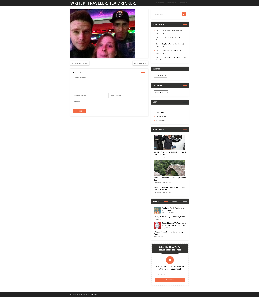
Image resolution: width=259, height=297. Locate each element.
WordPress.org (161, 120)
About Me (183, 3)
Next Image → (140, 63)
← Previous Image (80, 63)
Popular (156, 201)
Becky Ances (157, 157)
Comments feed (161, 116)
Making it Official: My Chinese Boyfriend (169, 217)
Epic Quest (160, 3)
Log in (158, 108)
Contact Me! (171, 3)
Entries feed (160, 112)
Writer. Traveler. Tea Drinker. (103, 3)
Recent (174, 201)
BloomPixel (93, 294)
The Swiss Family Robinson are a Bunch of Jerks (173, 209)
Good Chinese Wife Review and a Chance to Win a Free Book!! (174, 224)
